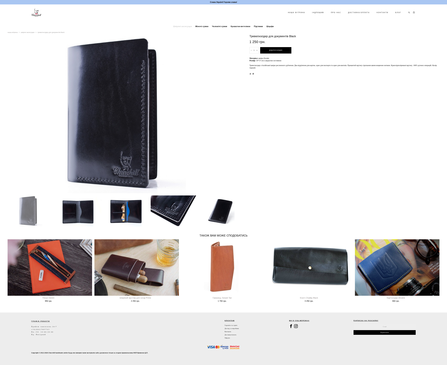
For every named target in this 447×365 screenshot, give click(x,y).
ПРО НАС (336, 12)
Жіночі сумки (201, 26)
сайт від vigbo (36, 359)
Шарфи (270, 26)
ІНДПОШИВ (318, 12)
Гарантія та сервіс (231, 325)
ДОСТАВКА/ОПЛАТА (359, 12)
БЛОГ (398, 12)
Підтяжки (258, 26)
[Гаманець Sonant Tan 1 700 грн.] (223, 267)
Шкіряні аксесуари (182, 26)
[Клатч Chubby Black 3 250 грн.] (310, 267)
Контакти (228, 331)
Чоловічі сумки (219, 26)
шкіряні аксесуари (27, 32)
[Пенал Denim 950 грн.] (50, 267)
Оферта (227, 338)
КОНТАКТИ (382, 12)
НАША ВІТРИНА (296, 12)
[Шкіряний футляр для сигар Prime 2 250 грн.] (136, 267)
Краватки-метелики (240, 26)
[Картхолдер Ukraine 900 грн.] (397, 267)
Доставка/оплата (230, 335)
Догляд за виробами (232, 328)
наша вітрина (13, 32)
